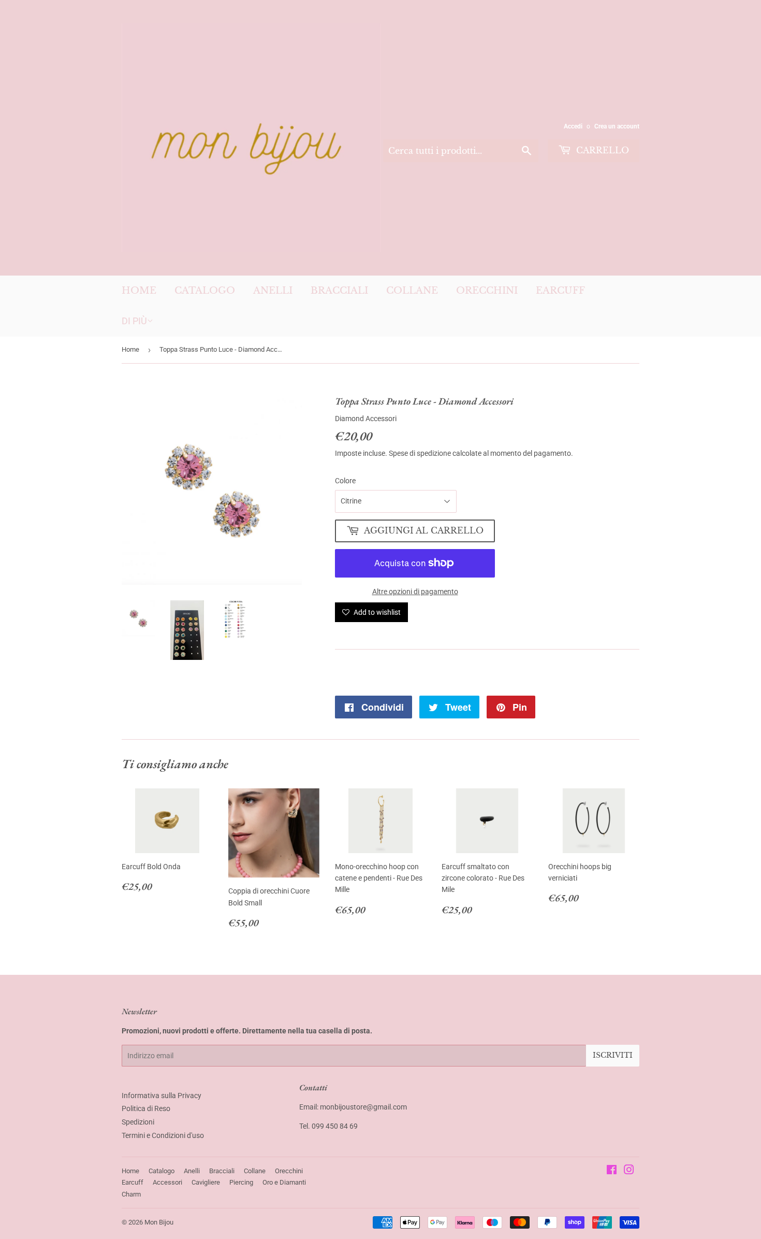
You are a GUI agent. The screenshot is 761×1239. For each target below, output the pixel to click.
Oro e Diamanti (284, 1182)
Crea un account (616, 126)
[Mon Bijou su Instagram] (629, 1171)
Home (139, 290)
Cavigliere (206, 1182)
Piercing (241, 1182)
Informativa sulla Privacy (161, 1095)
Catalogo (204, 290)
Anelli (272, 290)
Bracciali (339, 290)
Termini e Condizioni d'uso (163, 1135)
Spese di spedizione (420, 453)
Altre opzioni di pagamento (415, 591)
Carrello (601, 150)
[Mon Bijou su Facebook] (611, 1171)
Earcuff (560, 290)
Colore (345, 481)
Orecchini (487, 290)
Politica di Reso (146, 1108)
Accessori (167, 1182)
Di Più (134, 320)
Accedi (573, 126)
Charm (131, 1194)
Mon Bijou (158, 1222)
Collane (412, 290)
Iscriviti (613, 1055)
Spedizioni (138, 1122)
